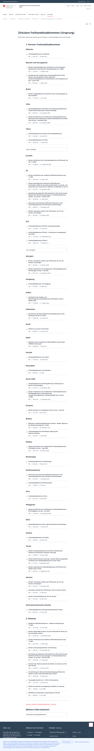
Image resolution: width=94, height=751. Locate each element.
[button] (5, 14)
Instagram (39, 732)
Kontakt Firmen (54, 736)
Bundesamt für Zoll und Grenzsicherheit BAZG (29, 6)
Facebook (30, 732)
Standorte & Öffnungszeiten (57, 732)
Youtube (30, 735)
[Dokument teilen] (90, 23)
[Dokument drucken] (86, 23)
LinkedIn (38, 735)
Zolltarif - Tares (77, 732)
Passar (74, 736)
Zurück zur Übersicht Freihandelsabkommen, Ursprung (41, 704)
